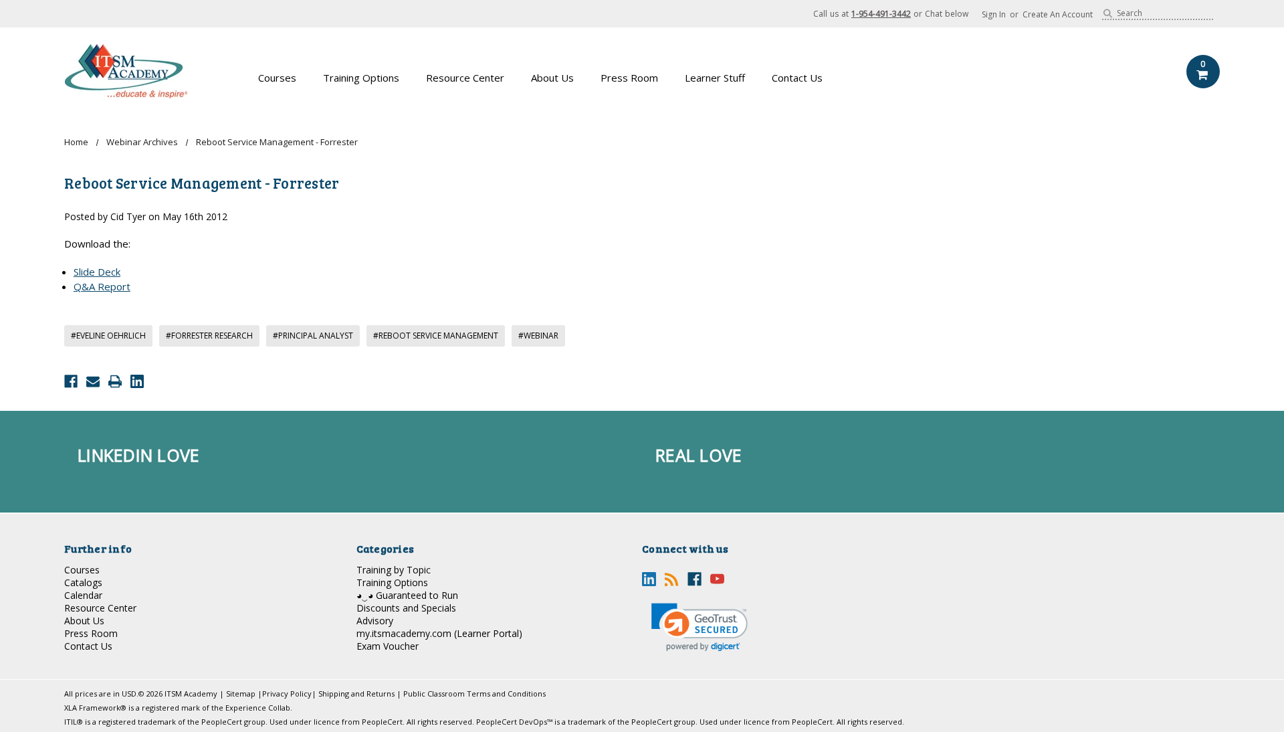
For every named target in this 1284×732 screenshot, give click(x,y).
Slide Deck (97, 271)
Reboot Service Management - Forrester (201, 183)
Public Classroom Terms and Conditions (474, 694)
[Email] (93, 381)
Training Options (361, 77)
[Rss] (672, 579)
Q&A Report (102, 286)
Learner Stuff (715, 77)
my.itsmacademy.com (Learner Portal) (439, 633)
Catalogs (83, 582)
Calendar (83, 595)
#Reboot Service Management (435, 335)
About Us (552, 77)
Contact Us (797, 77)
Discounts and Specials (406, 608)
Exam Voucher (387, 646)
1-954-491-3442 (881, 13)
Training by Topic (393, 569)
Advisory (374, 620)
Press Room (629, 77)
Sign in (994, 14)
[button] (699, 627)
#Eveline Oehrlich (108, 335)
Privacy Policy (287, 694)
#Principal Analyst (313, 335)
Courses (277, 77)
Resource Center (465, 77)
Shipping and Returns (356, 694)
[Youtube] (717, 579)
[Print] (115, 381)
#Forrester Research (209, 335)
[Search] (1107, 13)
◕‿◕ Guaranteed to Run (407, 595)
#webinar (538, 335)
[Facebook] (71, 381)
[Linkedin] (137, 381)
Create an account (1058, 14)
